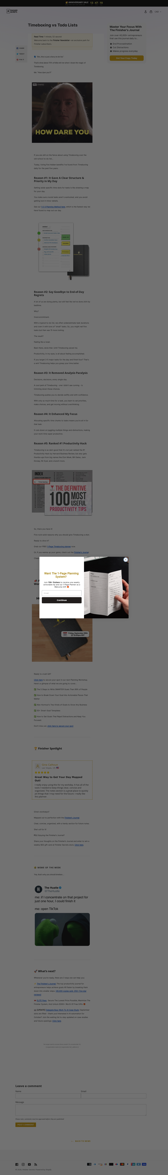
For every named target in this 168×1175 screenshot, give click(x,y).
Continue (62, 600)
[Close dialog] (126, 560)
